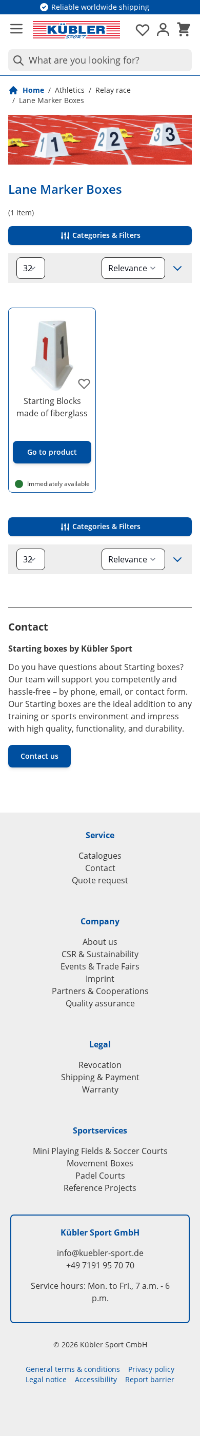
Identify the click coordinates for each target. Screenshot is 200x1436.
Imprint (100, 978)
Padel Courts (100, 1175)
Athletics (70, 90)
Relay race (113, 90)
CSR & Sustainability (100, 954)
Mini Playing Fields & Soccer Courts (100, 1151)
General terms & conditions (73, 1369)
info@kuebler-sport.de (100, 1253)
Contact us (39, 756)
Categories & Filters (105, 235)
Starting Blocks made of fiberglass (52, 407)
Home (33, 90)
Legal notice (46, 1379)
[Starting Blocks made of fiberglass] (52, 351)
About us (100, 941)
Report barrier (149, 1379)
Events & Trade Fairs (100, 966)
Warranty (100, 1089)
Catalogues (100, 855)
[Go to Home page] (76, 29)
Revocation (100, 1064)
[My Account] (163, 29)
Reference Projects (100, 1188)
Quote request (100, 880)
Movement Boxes (100, 1163)
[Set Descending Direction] (177, 268)
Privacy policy (151, 1369)
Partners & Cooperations (100, 991)
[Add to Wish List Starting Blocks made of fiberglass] (84, 383)
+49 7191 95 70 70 (100, 1265)
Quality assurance (100, 1003)
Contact (100, 868)
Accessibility (96, 1379)
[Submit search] (16, 60)
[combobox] (100, 60)
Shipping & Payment (100, 1077)
